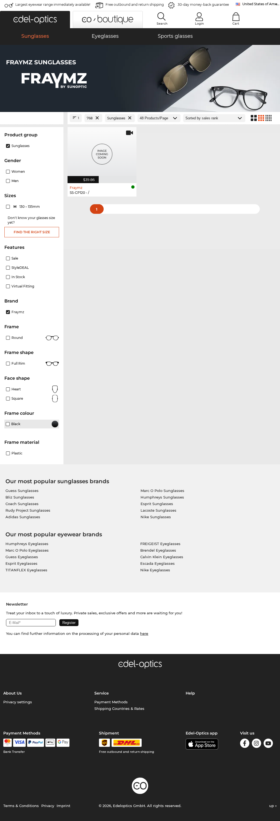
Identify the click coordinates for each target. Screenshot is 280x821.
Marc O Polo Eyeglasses (27, 550)
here (144, 633)
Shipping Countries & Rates (119, 708)
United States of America (261, 4)
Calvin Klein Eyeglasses (161, 557)
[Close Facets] (31, 118)
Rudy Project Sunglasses (27, 510)
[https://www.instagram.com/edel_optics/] (256, 744)
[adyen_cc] (7, 743)
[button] (35, 19)
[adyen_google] (63, 743)
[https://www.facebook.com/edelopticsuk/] (244, 744)
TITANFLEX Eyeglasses (26, 570)
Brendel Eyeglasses (158, 550)
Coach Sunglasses (22, 504)
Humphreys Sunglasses (162, 497)
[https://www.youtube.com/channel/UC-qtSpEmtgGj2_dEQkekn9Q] (268, 744)
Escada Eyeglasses (157, 563)
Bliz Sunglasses (19, 497)
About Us (12, 693)
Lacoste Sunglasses (158, 510)
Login (199, 23)
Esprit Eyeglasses (21, 563)
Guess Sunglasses (22, 490)
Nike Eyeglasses (155, 570)
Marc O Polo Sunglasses (162, 490)
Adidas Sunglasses (22, 517)
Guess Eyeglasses (21, 557)
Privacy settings (17, 702)
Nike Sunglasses (156, 517)
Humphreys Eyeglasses (26, 543)
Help (190, 693)
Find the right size (32, 232)
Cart (235, 23)
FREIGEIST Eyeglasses (160, 543)
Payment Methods (111, 702)
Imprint (63, 805)
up (272, 805)
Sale (14, 258)
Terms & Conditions (21, 805)
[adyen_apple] (50, 743)
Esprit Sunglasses (157, 504)
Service (101, 693)
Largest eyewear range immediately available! (52, 4)
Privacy (47, 805)
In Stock (18, 277)
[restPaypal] (35, 743)
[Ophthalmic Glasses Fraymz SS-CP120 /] (102, 152)
